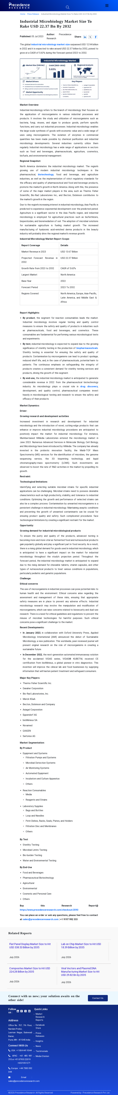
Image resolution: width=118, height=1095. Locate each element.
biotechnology (46, 174)
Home (22, 14)
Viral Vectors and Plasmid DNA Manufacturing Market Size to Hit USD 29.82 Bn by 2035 (80, 972)
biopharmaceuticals (87, 348)
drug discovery (89, 386)
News (38, 1046)
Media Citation (42, 1056)
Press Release (33, 14)
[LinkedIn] (85, 37)
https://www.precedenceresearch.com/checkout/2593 (49, 909)
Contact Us (97, 998)
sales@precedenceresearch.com (40, 919)
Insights (39, 1041)
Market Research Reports (40, 1017)
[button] (107, 5)
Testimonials (42, 1051)
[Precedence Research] (19, 5)
